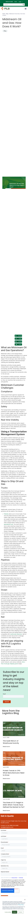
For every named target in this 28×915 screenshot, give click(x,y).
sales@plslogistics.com (7, 827)
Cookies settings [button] (8, 912)
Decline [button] (20, 912)
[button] (25, 8)
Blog (7, 13)
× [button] (25, 899)
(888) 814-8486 (9, 1)
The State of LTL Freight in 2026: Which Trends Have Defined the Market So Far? (13, 804)
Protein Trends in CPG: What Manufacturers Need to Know (13, 772)
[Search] (23, 4)
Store (16, 1)
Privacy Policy (21, 904)
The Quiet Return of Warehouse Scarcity (11, 742)
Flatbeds (6, 514)
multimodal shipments (16, 634)
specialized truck (8, 524)
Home (3, 13)
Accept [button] (14, 912)
